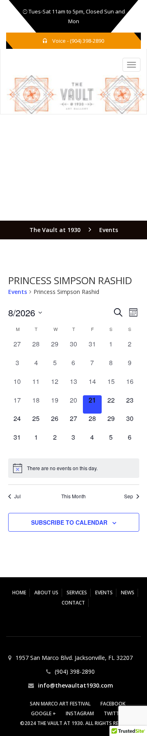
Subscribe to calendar (69, 522)
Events (17, 292)
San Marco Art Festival (60, 703)
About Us (46, 592)
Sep (128, 496)
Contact (73, 602)
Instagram (80, 713)
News (127, 592)
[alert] (73, 468)
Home (19, 592)
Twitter (114, 713)
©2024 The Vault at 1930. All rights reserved (78, 723)
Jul (17, 496)
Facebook (112, 703)
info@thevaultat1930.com (75, 685)
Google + (43, 713)
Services (77, 592)
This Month (73, 496)
